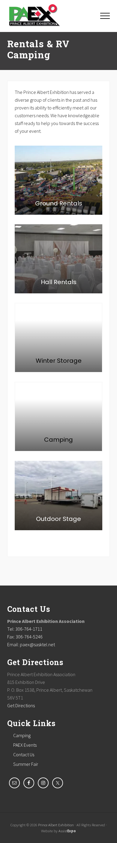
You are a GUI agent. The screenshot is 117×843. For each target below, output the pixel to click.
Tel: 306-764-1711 (24, 629)
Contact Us (23, 754)
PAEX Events (25, 745)
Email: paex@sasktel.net (31, 644)
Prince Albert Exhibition (56, 824)
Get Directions (21, 705)
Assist (67, 830)
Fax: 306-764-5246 (25, 637)
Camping (22, 735)
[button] (105, 15)
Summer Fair (25, 764)
